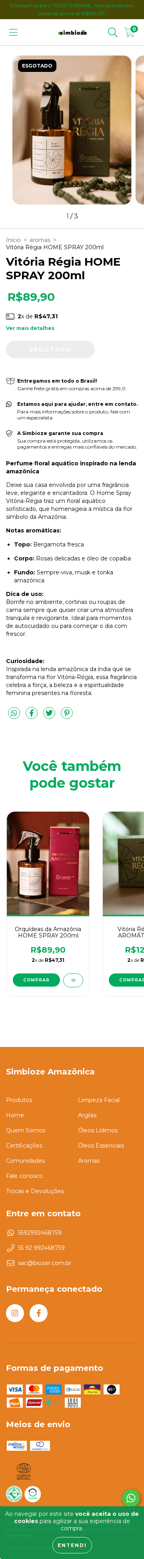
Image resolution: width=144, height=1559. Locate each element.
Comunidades (25, 1160)
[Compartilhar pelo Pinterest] (67, 716)
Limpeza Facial (99, 1100)
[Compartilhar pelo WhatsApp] (14, 713)
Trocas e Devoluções (35, 1191)
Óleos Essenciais (101, 1145)
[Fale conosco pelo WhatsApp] (131, 1498)
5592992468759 (40, 1232)
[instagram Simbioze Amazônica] (15, 1313)
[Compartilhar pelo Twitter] (50, 716)
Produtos (19, 1100)
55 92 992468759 (41, 1247)
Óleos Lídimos (98, 1130)
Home (15, 1115)
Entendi (72, 1545)
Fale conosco (24, 1176)
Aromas (89, 1160)
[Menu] (13, 32)
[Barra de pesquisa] (113, 32)
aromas (40, 240)
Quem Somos (25, 1130)
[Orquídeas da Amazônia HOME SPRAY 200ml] (73, 980)
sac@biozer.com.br (44, 1263)
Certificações (24, 1145)
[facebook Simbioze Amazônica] (39, 1313)
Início (13, 240)
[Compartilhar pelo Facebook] (32, 716)
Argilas (87, 1115)
